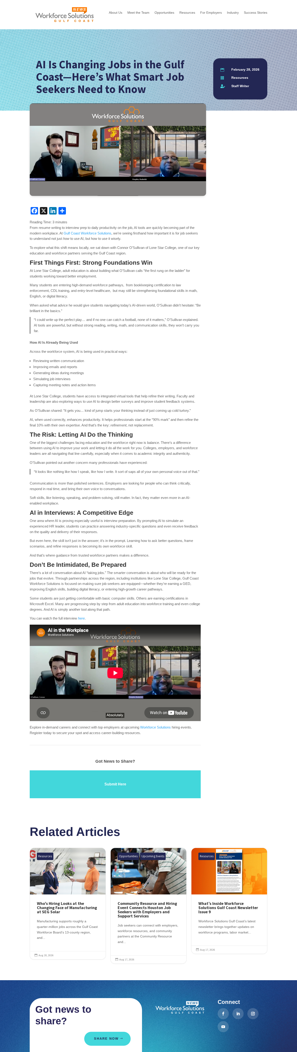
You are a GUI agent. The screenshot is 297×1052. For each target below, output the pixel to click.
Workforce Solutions (155, 727)
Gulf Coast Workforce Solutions (87, 233)
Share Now (106, 1038)
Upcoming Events (153, 856)
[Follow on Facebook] (223, 1013)
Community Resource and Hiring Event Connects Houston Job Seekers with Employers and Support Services (148, 905)
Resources (239, 77)
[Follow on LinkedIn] (238, 1013)
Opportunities (128, 856)
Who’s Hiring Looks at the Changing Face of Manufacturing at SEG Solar (68, 903)
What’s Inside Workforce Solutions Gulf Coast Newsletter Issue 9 (229, 901)
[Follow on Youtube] (223, 1026)
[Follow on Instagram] (252, 1013)
